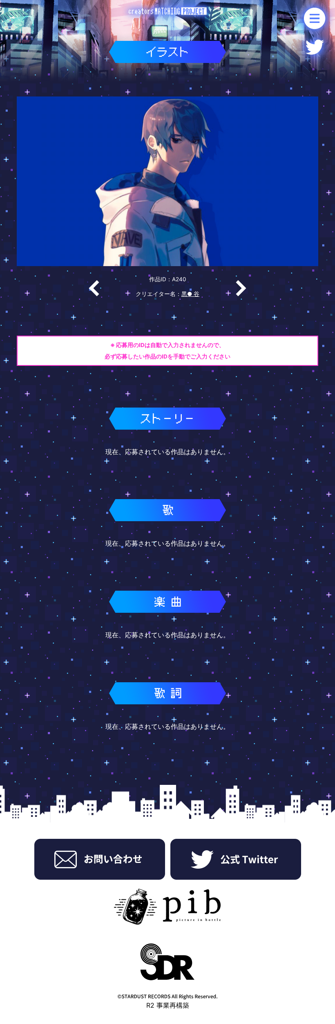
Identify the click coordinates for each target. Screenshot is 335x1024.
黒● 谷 (190, 294)
